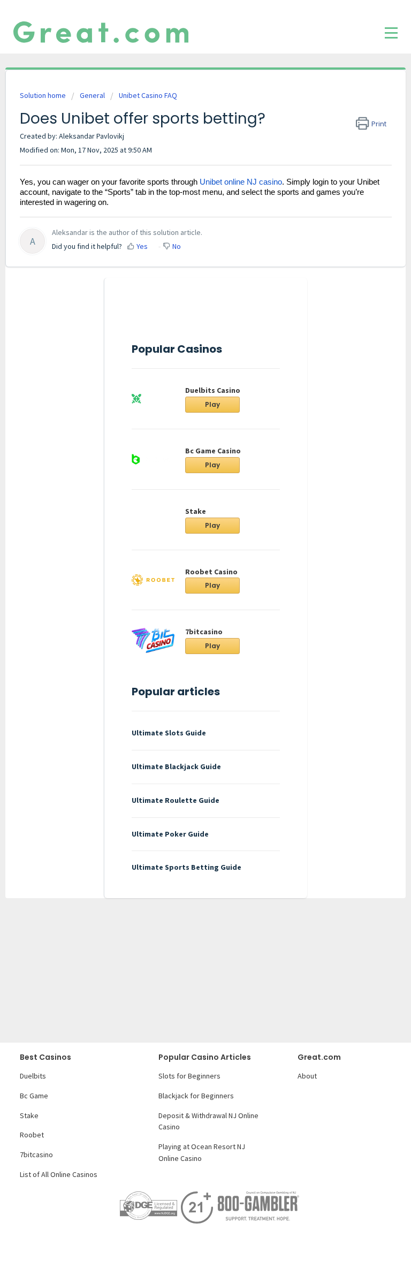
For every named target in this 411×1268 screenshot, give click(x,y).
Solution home (43, 95)
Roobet (32, 1135)
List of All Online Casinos (58, 1174)
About (307, 1076)
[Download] (185, 640)
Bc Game (34, 1095)
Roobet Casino (211, 571)
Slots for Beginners (189, 1076)
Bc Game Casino (213, 450)
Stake (195, 511)
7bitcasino (36, 1154)
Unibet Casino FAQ (148, 95)
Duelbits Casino (212, 390)
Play (212, 404)
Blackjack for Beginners (196, 1095)
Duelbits (33, 1076)
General (92, 95)
